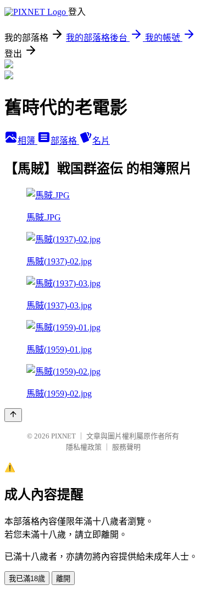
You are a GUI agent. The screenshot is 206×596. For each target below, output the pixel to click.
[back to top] (13, 415)
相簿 (27, 140)
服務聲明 (126, 447)
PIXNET (63, 436)
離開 (63, 579)
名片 (101, 140)
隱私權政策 (84, 447)
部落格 (65, 140)
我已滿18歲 (27, 579)
